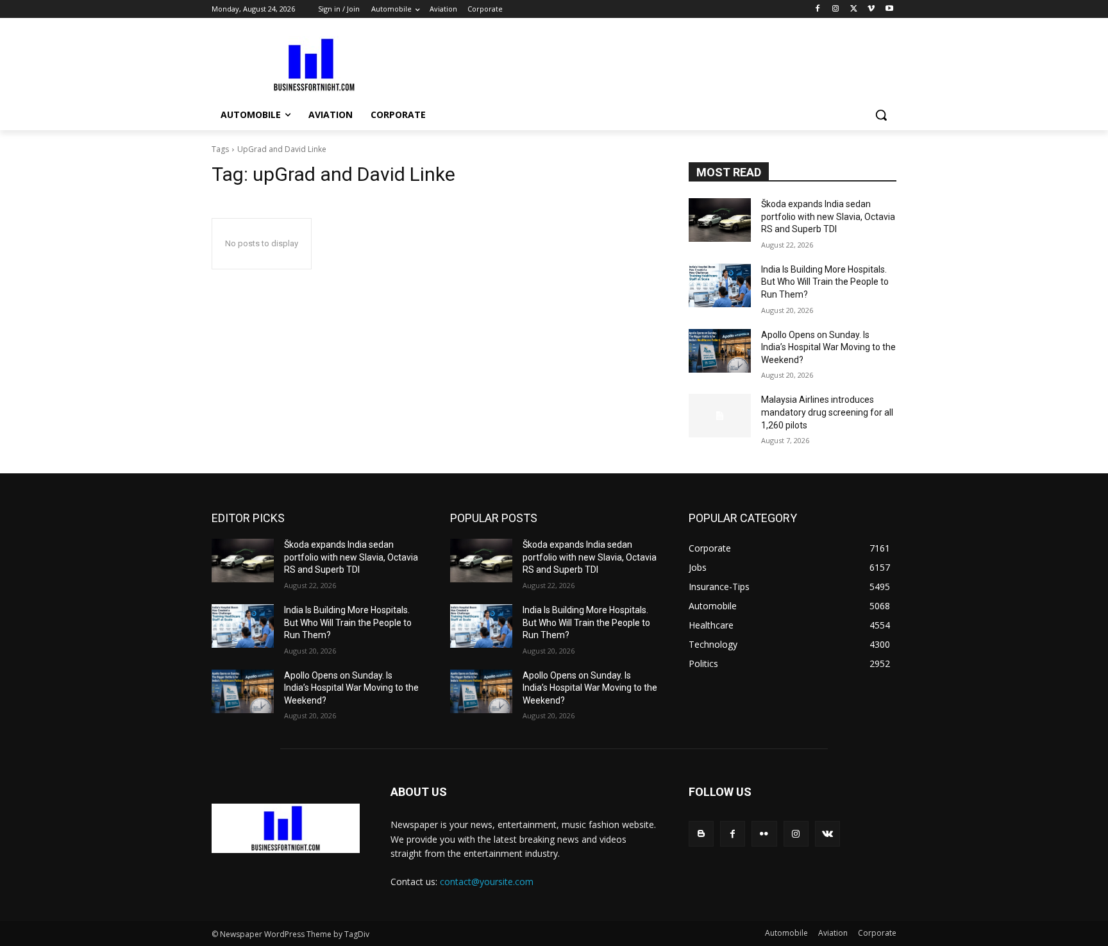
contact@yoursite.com (486, 881)
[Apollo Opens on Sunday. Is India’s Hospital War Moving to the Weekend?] (720, 351)
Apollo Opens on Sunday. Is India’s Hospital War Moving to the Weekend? (828, 347)
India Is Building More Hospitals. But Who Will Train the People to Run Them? (825, 282)
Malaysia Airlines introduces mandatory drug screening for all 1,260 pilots (827, 412)
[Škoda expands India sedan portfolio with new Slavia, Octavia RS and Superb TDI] (720, 220)
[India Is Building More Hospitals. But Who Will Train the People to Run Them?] (720, 285)
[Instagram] (835, 9)
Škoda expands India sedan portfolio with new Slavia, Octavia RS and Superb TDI (828, 216)
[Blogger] (701, 833)
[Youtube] (889, 9)
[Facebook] (817, 9)
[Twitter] (853, 9)
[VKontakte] (827, 833)
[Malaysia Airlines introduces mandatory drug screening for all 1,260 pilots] (720, 415)
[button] (881, 114)
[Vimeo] (871, 9)
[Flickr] (763, 833)
